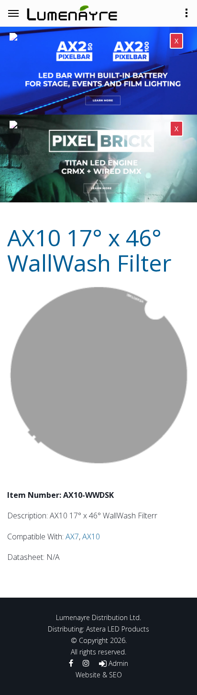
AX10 (91, 536)
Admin (117, 663)
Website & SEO (99, 674)
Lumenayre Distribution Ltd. (98, 617)
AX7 (72, 536)
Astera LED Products (117, 628)
